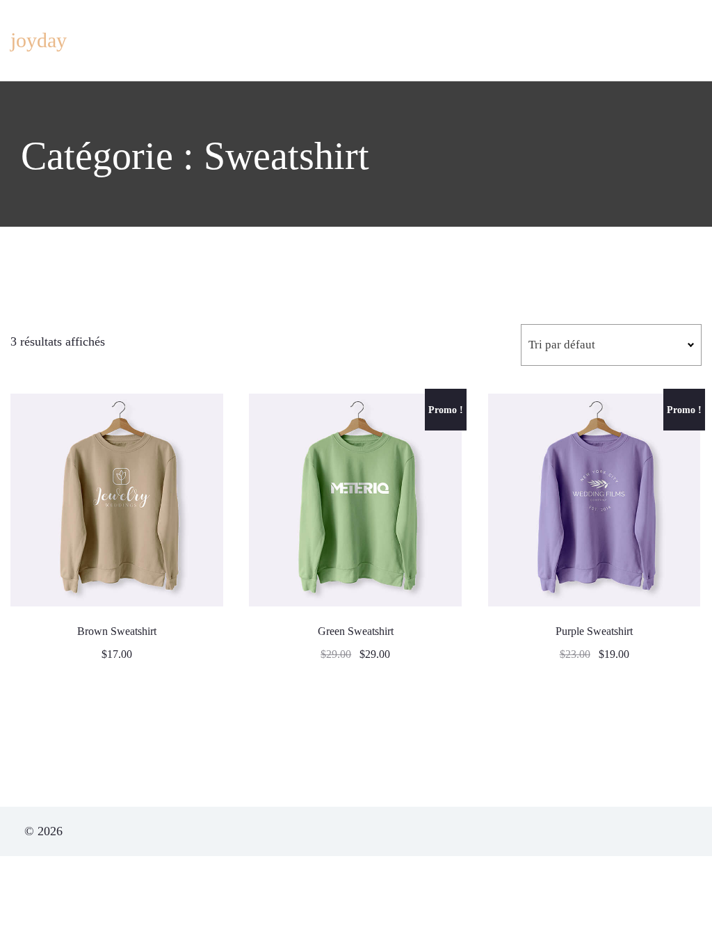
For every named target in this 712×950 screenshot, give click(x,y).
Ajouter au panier (117, 500)
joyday (38, 40)
